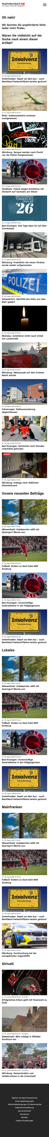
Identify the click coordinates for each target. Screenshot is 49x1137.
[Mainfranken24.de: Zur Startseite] (13, 4)
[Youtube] (31, 1090)
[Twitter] (24, 1090)
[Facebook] (17, 1090)
